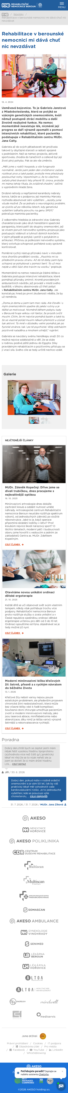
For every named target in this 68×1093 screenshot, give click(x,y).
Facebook (19, 1050)
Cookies (38, 1043)
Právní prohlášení (17, 1043)
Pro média (50, 1047)
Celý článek (13, 545)
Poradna (10, 740)
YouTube (38, 1050)
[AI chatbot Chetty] (61, 1086)
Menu (62, 7)
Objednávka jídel (29, 1047)
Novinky (19, 14)
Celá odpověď (38, 796)
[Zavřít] (62, 1071)
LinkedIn (57, 1050)
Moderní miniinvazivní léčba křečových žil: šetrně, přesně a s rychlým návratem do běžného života (33, 685)
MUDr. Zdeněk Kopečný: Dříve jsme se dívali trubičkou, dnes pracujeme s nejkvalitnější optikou (32, 491)
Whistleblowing (36, 1053)
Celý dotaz (19, 764)
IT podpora (54, 1043)
